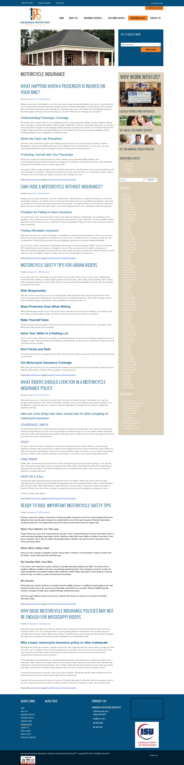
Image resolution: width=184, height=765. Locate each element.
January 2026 (128, 210)
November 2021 (129, 335)
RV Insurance (128, 426)
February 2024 (129, 267)
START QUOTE (151, 49)
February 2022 (129, 327)
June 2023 (127, 287)
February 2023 (129, 297)
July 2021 (127, 345)
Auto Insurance (129, 401)
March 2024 (128, 265)
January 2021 (128, 360)
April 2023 (127, 292)
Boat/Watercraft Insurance (133, 403)
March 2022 (128, 325)
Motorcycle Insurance (34, 179)
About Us (73, 18)
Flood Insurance (129, 411)
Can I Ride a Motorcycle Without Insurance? (62, 186)
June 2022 (127, 317)
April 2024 (127, 262)
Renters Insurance (130, 423)
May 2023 (127, 290)
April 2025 (127, 232)
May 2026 (127, 200)
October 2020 (128, 367)
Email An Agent (44, 3)
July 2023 (127, 285)
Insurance (127, 416)
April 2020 (127, 382)
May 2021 (127, 350)
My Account (157, 3)
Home (61, 18)
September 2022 (130, 310)
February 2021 (129, 357)
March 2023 (128, 295)
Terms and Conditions (28, 737)
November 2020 (129, 365)
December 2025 (129, 212)
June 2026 (127, 197)
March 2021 (128, 355)
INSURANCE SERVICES (93, 18)
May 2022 (127, 320)
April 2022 (127, 322)
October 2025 (128, 217)
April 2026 (127, 202)
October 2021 (128, 337)
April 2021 (127, 352)
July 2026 (127, 195)
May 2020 (127, 380)
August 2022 (128, 312)
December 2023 (129, 272)
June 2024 (127, 257)
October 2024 (128, 247)
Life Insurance (129, 418)
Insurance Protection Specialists (65, 179)
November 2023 (129, 275)
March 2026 (128, 205)
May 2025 (127, 230)
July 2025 (127, 225)
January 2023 (128, 300)
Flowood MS (50, 179)
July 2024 (127, 255)
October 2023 (128, 277)
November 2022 (129, 305)
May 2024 (127, 260)
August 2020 (128, 372)
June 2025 (127, 227)
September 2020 (130, 370)
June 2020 (127, 377)
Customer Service (116, 18)
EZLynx (72, 753)
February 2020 (129, 387)
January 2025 (128, 240)
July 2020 (127, 375)
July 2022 (127, 315)
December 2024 (129, 242)
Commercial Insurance (132, 406)
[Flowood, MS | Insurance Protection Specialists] (35, 17)
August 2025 (128, 222)
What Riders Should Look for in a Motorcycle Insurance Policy (63, 384)
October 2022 (128, 307)
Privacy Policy (26, 734)
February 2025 (129, 237)
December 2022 (129, 302)
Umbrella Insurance (131, 428)
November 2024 (129, 245)
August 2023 (128, 282)
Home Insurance (129, 413)
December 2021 (129, 332)
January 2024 (128, 270)
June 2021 (127, 347)
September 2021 (130, 340)
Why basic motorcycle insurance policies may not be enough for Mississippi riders (67, 613)
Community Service (131, 408)
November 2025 (129, 215)
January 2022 (128, 330)
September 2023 (130, 280)
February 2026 (129, 207)
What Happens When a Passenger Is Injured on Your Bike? (63, 88)
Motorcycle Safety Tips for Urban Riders (59, 265)
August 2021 (128, 342)
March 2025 (128, 235)
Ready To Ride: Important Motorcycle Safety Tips (66, 505)
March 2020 (128, 385)
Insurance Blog (138, 18)
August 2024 (128, 252)
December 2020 (129, 362)
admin (47, 99)
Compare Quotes (154, 8)
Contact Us (155, 18)
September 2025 (130, 220)
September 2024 (130, 250)
